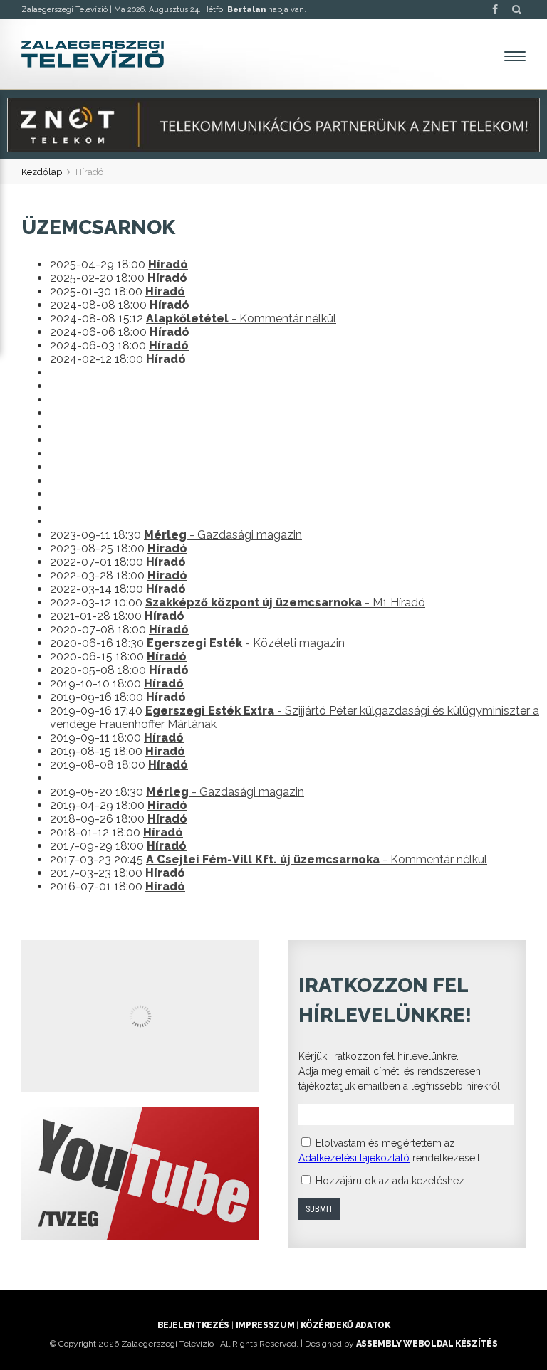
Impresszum (265, 1325)
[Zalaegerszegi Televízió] (92, 54)
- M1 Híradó (285, 602)
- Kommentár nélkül (241, 318)
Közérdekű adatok (345, 1325)
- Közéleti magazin (246, 643)
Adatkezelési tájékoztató (354, 1158)
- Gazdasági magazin (223, 535)
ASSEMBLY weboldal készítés (427, 1344)
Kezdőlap (41, 172)
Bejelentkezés (193, 1325)
